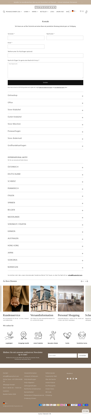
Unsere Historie (50, 382)
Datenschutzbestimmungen (45, 87)
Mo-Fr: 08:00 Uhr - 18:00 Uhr (12, 388)
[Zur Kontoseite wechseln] (83, 11)
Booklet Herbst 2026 (9, 394)
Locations (6, 391)
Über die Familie (51, 379)
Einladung (49, 395)
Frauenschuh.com (18, 406)
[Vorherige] (9, 2)
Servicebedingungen (59, 87)
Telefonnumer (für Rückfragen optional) (20, 51)
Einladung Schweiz (30, 398)
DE (74, 11)
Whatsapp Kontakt (9, 385)
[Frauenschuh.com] (45, 7)
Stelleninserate (50, 373)
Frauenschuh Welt (51, 376)
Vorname (11, 34)
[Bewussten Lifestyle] (53, 335)
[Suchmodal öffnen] (4, 11)
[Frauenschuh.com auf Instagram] (73, 379)
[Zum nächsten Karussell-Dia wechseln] (86, 281)
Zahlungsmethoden (30, 386)
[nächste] (82, 2)
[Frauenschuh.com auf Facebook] (68, 379)
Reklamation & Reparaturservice (34, 395)
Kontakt (5, 373)
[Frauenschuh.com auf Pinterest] (71, 379)
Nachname (50, 34)
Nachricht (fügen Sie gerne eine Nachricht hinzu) (23, 60)
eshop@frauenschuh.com (11, 376)
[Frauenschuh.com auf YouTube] (76, 379)
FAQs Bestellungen (30, 379)
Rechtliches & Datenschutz (32, 389)
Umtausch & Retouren (31, 376)
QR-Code (48, 392)
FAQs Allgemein (29, 382)
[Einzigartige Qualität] (24, 335)
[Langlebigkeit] (9, 335)
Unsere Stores (50, 389)
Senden (45, 82)
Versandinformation (30, 373)
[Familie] (67, 335)
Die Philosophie (50, 386)
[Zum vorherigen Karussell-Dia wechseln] (82, 281)
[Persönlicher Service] (82, 335)
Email (10, 43)
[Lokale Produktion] (38, 335)
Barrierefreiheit (29, 392)
